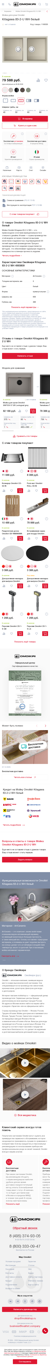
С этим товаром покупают (22, 214)
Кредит (9, 1281)
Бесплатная (13, 141)
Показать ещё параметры (23, 307)
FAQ (30, 1269)
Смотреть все (8, 956)
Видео (31, 1273)
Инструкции (11, 1265)
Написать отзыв (25, 356)
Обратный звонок (25, 1228)
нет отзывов (10, 24)
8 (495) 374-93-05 (25, 1236)
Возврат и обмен (13, 1289)
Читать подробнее (12, 825)
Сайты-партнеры (35, 1277)
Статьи (31, 1265)
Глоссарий (10, 1269)
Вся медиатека (27, 1115)
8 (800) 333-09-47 (25, 1246)
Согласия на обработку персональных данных (31, 1355)
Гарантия (32, 1261)
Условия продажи (13, 1261)
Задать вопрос (25, 860)
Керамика (7, 11)
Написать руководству (25, 1309)
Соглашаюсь (25, 1362)
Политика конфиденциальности (25, 1336)
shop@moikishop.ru (25, 1318)
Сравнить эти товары (27, 436)
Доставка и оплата (14, 1277)
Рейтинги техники (35, 1281)
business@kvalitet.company (25, 1326)
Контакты (10, 1273)
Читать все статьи (23, 777)
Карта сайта (33, 1285)
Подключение (11, 1285)
